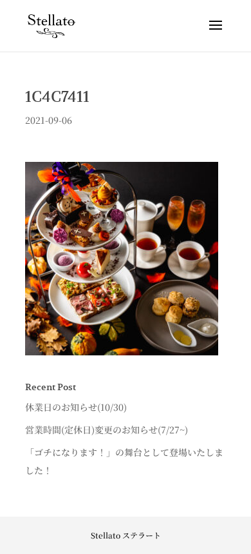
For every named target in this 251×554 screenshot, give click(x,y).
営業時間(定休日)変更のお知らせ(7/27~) (106, 429)
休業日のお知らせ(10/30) (76, 407)
